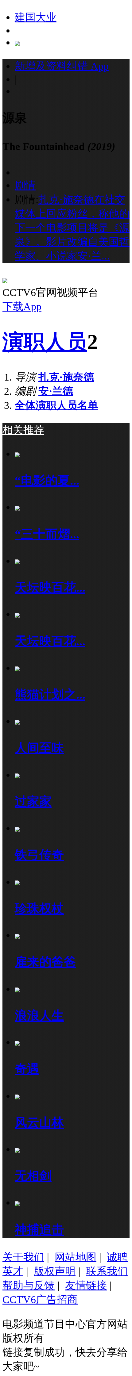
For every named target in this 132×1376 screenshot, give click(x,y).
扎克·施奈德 (66, 377)
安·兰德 (55, 391)
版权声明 (55, 1271)
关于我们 (23, 1257)
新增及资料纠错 (62, 66)
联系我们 (107, 1271)
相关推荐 (23, 429)
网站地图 (75, 1257)
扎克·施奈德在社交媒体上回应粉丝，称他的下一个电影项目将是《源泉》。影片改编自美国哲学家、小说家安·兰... (72, 228)
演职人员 (44, 342)
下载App (21, 306)
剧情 (25, 185)
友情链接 (86, 1285)
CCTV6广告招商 (40, 1299)
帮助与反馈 (28, 1285)
